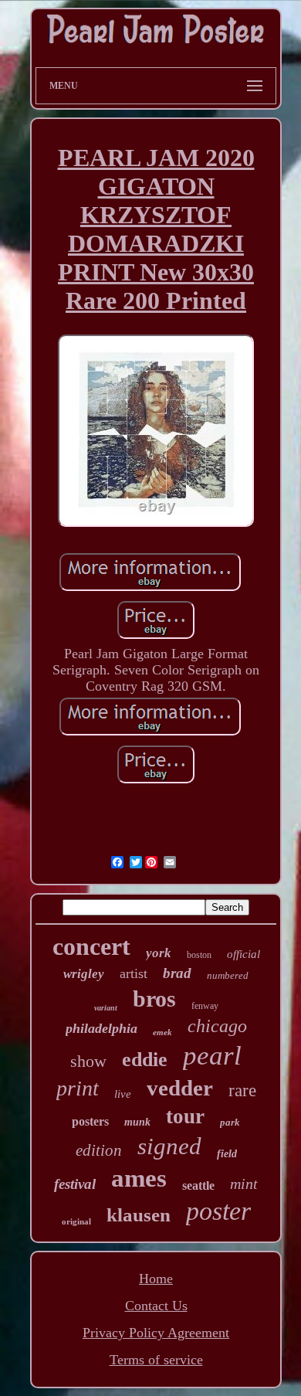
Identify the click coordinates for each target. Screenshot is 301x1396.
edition (99, 1150)
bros (154, 998)
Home (156, 1278)
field (227, 1154)
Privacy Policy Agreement (156, 1332)
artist (133, 973)
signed (169, 1146)
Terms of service (156, 1359)
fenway (204, 1005)
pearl (212, 1056)
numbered (228, 975)
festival (75, 1184)
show (88, 1061)
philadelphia (101, 1028)
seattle (198, 1185)
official (243, 954)
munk (137, 1122)
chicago (217, 1026)
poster (218, 1211)
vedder (180, 1087)
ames (139, 1178)
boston (199, 954)
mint (244, 1183)
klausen (139, 1214)
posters (90, 1121)
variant (105, 1008)
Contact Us (156, 1305)
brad (177, 973)
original (76, 1221)
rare (242, 1090)
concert (91, 946)
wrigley (83, 973)
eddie (144, 1059)
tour (185, 1116)
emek (162, 1032)
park (230, 1122)
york (158, 953)
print (77, 1088)
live (122, 1094)
